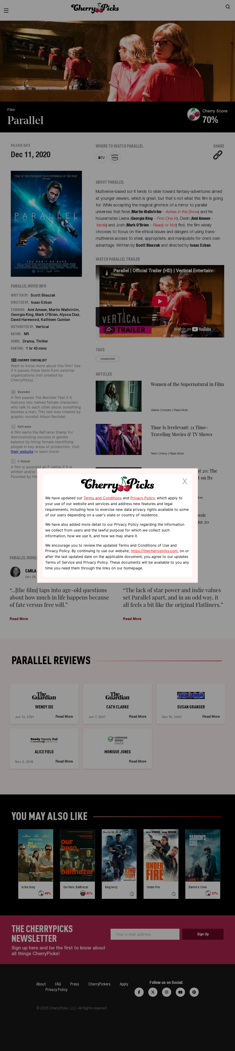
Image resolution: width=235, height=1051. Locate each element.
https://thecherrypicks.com (154, 550)
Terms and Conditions (103, 498)
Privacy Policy (142, 498)
